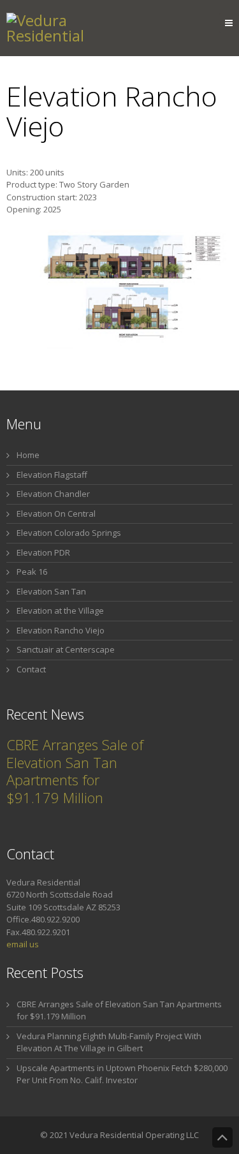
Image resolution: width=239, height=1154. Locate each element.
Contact (31, 669)
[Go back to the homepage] (74, 28)
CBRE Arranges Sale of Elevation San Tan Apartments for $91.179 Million (74, 771)
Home (28, 455)
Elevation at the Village (60, 610)
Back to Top (222, 1137)
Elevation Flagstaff (52, 474)
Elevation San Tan (51, 591)
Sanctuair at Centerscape (66, 649)
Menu (238, 23)
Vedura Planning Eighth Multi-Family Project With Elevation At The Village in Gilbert (109, 1042)
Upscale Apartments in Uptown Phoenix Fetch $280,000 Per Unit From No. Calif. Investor (122, 1074)
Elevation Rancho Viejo (61, 630)
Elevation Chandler (53, 493)
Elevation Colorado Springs (69, 532)
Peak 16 (32, 571)
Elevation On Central (56, 513)
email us (22, 944)
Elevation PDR (43, 552)
